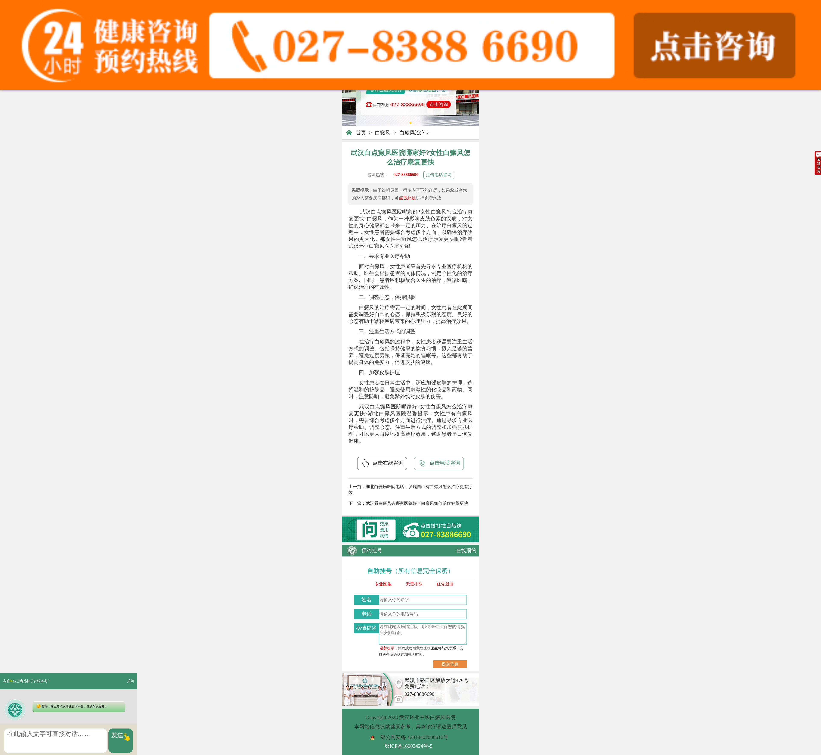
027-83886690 (405, 174)
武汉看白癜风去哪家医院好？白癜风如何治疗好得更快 (417, 503)
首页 (361, 132)
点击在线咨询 (388, 463)
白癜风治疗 (412, 132)
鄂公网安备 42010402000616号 (414, 737)
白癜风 (382, 132)
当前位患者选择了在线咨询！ (27, 681)
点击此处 (407, 198)
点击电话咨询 (439, 174)
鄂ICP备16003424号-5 (408, 746)
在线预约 (466, 550)
